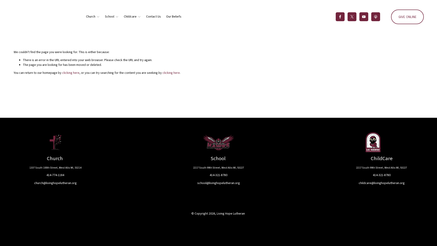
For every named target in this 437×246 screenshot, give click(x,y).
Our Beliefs (173, 16)
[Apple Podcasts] (375, 16)
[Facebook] (340, 16)
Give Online (408, 17)
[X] (352, 16)
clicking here (70, 73)
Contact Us (153, 16)
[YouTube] (363, 16)
